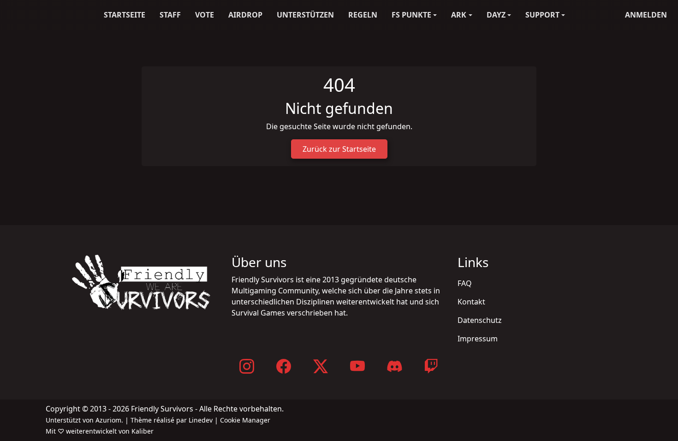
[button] (414, 15)
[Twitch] (431, 366)
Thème (141, 420)
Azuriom (108, 420)
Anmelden (646, 15)
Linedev (201, 420)
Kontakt (471, 302)
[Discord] (394, 366)
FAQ (465, 283)
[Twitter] (320, 366)
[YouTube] (357, 366)
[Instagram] (247, 366)
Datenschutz (480, 320)
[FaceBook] (283, 366)
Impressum (478, 339)
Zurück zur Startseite (339, 149)
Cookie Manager (245, 420)
